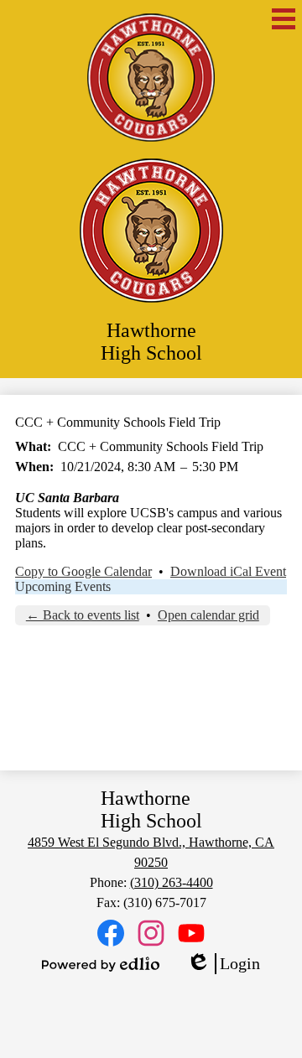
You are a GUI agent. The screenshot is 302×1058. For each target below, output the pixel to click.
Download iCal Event (228, 571)
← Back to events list (82, 615)
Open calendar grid (208, 615)
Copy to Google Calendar (83, 571)
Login (223, 964)
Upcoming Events (63, 586)
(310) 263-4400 (171, 882)
